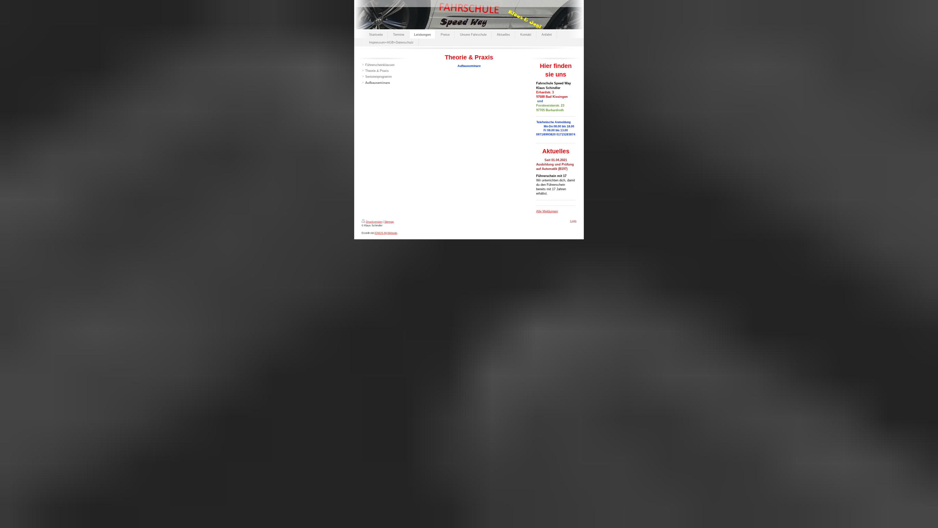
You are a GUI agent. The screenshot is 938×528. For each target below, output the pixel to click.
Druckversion (374, 221)
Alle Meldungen (547, 211)
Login (573, 221)
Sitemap (389, 221)
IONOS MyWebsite (385, 232)
